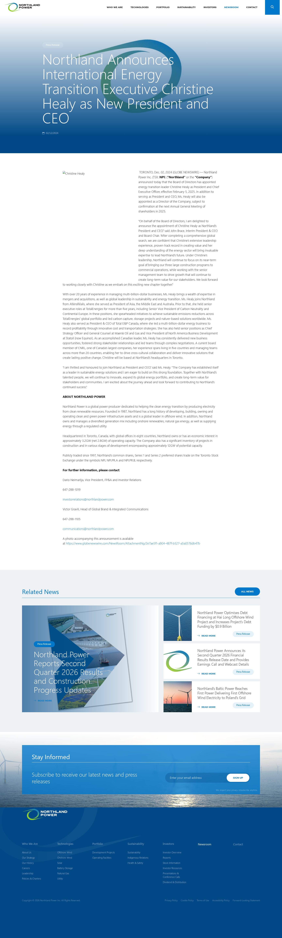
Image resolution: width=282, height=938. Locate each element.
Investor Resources (172, 868)
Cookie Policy (187, 900)
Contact (251, 7)
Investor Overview (172, 852)
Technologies (140, 7)
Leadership (27, 873)
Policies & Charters (31, 878)
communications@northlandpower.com (88, 529)
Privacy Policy (171, 900)
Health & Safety (135, 862)
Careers (26, 868)
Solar (59, 862)
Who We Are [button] (30, 843)
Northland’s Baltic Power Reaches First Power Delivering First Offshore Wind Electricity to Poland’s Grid (224, 693)
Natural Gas (63, 873)
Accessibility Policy (220, 900)
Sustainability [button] (136, 843)
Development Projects (103, 852)
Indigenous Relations (138, 857)
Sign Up (238, 777)
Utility (60, 878)
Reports (167, 857)
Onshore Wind (64, 857)
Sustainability (186, 7)
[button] (272, 7)
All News (247, 591)
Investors (210, 7)
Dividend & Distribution (174, 882)
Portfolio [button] (97, 843)
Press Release (53, 44)
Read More (45, 700)
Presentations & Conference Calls (171, 875)
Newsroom (231, 7)
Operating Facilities (101, 857)
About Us (26, 852)
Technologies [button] (65, 843)
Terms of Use (203, 900)
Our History (28, 862)
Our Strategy (28, 857)
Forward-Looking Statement (246, 900)
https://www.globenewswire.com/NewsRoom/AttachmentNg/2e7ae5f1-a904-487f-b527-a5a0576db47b (133, 543)
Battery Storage (65, 868)
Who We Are (115, 7)
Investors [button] (168, 843)
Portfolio (163, 7)
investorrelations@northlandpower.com (88, 499)
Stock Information (171, 862)
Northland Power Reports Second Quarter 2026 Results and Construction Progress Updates (68, 672)
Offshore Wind (64, 852)
